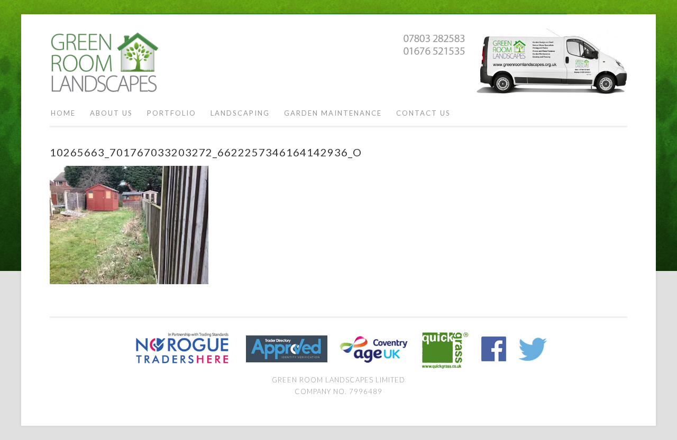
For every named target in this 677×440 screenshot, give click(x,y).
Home (63, 113)
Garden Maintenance (333, 113)
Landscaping (240, 113)
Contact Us (423, 113)
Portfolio (171, 113)
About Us (111, 113)
